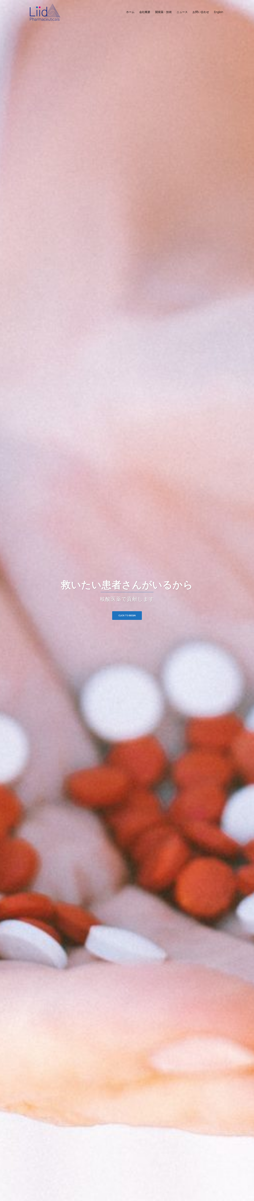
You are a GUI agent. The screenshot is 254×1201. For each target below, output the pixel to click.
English (218, 12)
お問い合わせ (200, 12)
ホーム (130, 12)
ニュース (182, 12)
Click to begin (127, 615)
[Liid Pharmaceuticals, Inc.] (44, 11)
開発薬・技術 (163, 12)
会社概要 (144, 12)
